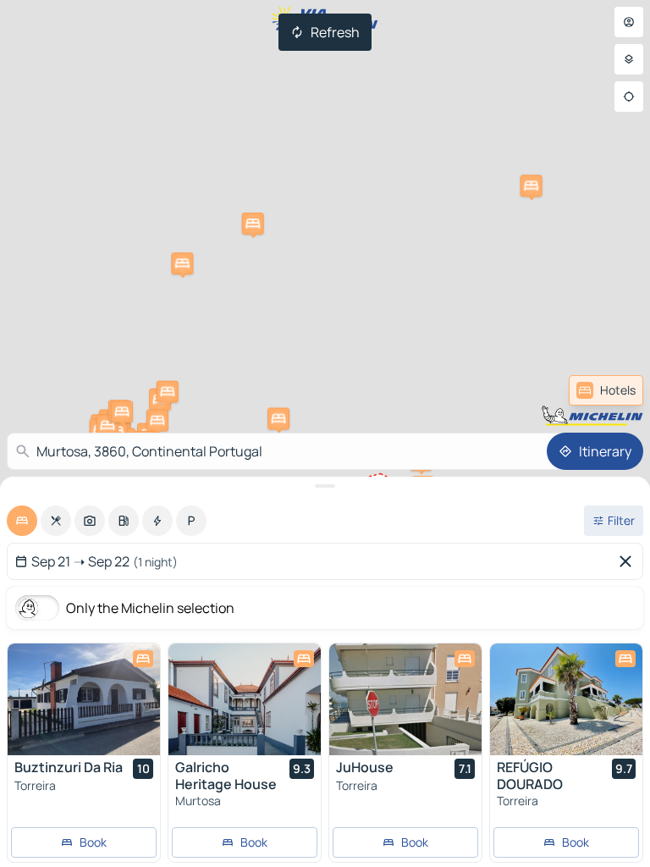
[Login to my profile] (628, 22)
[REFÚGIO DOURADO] (566, 699)
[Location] (628, 96)
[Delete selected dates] (628, 561)
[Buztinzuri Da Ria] (84, 699)
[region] (84, 699)
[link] (606, 390)
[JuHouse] (405, 699)
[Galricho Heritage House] (244, 699)
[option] (22, 520)
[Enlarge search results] (325, 486)
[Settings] (628, 59)
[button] (278, 418)
